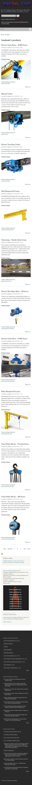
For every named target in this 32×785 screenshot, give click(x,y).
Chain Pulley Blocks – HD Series (13, 496)
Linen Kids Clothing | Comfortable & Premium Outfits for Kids (15, 679)
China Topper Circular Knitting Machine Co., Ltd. (15, 658)
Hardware (5, 562)
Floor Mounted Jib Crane (6, 433)
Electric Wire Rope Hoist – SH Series (14, 291)
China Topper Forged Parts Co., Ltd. (12, 668)
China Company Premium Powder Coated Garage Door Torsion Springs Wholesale (16, 702)
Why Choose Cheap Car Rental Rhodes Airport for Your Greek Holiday (16, 759)
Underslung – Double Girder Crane (13, 240)
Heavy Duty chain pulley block (7, 381)
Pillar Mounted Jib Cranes (10, 391)
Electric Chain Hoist (5, 83)
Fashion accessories (12, 561)
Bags (22, 561)
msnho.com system (12, 780)
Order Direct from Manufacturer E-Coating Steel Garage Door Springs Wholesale (15, 719)
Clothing (5, 561)
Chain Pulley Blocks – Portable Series (15, 444)
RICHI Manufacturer (8, 652)
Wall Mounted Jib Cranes (10, 191)
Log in (2, 19)
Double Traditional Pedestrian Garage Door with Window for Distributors (15, 698)
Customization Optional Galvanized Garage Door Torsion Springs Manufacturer (15, 715)
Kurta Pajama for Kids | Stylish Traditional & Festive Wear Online (16, 694)
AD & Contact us (7, 622)
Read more (27, 87)
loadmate (9, 47)
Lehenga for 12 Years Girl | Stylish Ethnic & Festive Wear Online (16, 689)
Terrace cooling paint (9, 750)
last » (29, 549)
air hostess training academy (11, 734)
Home (2, 34)
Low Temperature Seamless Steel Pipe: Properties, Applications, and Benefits (16, 768)
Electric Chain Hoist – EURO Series (14, 45)
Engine (16, 562)
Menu (2, 29)
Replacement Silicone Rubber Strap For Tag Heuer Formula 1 (16, 711)
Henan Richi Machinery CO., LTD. (12, 640)
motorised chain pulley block (7, 229)
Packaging (21, 562)
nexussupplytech (8, 649)
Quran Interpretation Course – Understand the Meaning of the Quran (15, 763)
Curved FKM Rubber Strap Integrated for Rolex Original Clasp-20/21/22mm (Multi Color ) (15, 706)
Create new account (10, 19)
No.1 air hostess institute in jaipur (12, 740)
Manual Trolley (6, 94)
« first (4, 549)
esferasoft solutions (8, 643)
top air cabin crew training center (11, 737)
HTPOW (6, 646)
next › (24, 549)
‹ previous (9, 549)
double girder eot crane (6, 281)
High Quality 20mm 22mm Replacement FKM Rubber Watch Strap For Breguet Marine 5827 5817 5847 (15, 685)
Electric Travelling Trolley (10, 144)
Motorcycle (11, 562)
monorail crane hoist (5, 181)
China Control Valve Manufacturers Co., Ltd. (14, 661)
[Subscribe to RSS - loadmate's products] (2, 553)
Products (7, 34)
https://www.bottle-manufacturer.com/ (12, 570)
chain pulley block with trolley (7, 328)
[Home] (16, 4)
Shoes (19, 561)
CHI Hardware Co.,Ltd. (9, 664)
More (27, 670)
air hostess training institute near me (12, 731)
